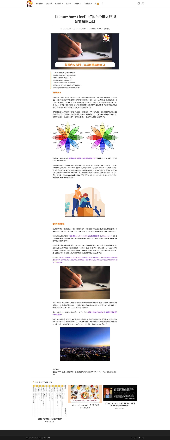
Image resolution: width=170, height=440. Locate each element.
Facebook (134, 438)
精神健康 (107, 29)
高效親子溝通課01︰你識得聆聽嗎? (50, 419)
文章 (100, 29)
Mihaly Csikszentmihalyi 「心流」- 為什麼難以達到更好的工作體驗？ (120, 404)
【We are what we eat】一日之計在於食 (85, 405)
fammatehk (67, 29)
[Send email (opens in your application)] (143, 3)
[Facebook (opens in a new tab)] (139, 3)
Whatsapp (141, 438)
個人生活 (93, 29)
